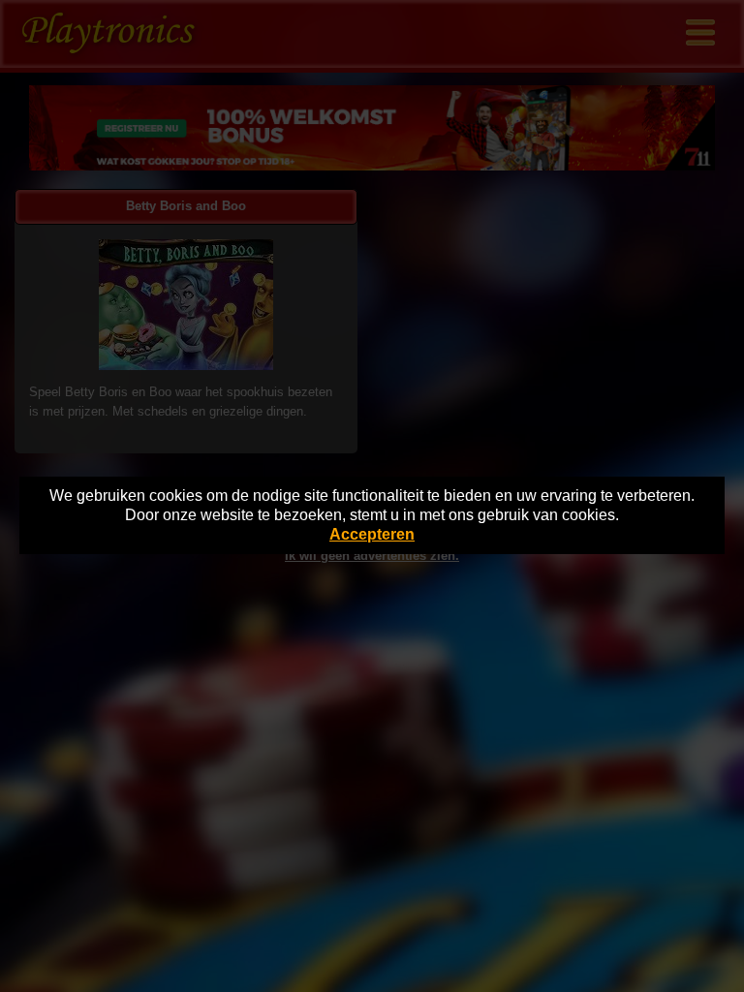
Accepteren (372, 534)
